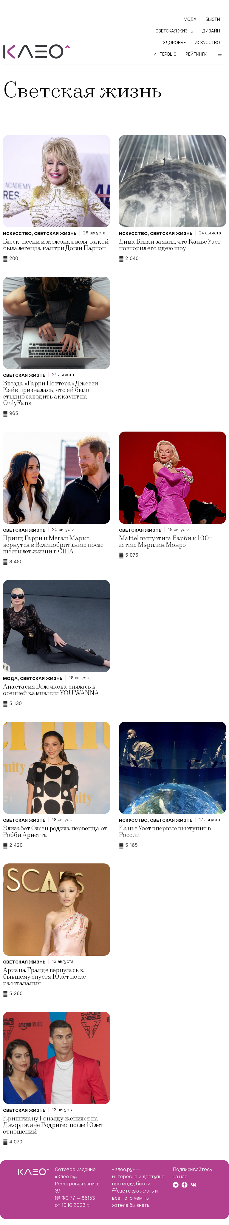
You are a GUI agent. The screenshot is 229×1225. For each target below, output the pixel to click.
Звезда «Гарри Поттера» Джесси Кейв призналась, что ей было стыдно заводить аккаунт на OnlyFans (50, 393)
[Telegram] (176, 1185)
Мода (10, 678)
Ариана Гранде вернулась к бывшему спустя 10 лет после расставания (44, 976)
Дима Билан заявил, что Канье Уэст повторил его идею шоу (169, 245)
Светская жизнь (55, 233)
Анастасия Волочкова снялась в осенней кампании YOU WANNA (51, 690)
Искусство (17, 233)
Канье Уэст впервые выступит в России (165, 831)
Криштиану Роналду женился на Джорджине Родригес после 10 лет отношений (53, 1125)
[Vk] (193, 1185)
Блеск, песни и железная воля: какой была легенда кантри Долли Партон (56, 245)
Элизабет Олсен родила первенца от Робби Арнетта (55, 831)
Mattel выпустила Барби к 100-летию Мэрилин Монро (165, 541)
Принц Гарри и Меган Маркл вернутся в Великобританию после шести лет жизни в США (53, 544)
